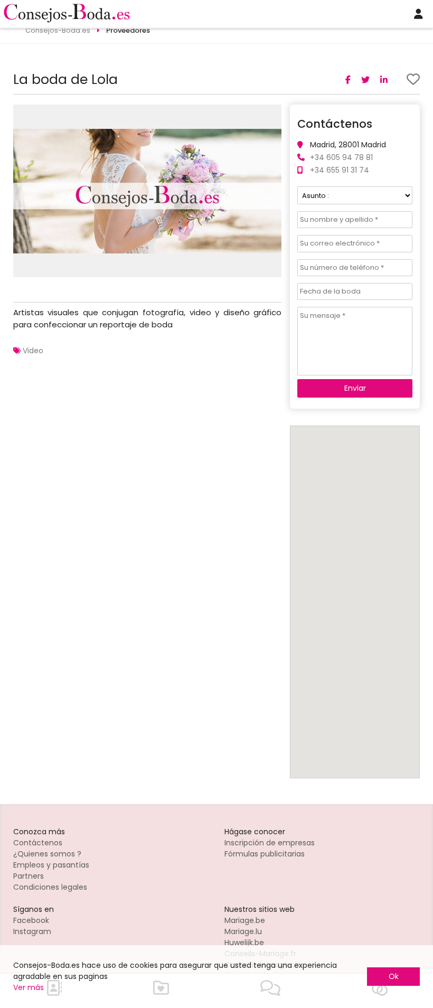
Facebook (31, 920)
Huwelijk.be (244, 942)
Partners (28, 876)
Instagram (32, 931)
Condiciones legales (50, 887)
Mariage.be (244, 920)
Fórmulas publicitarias (264, 854)
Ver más (28, 987)
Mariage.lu (243, 931)
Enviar (355, 388)
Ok (394, 976)
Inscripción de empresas (269, 842)
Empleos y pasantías (51, 865)
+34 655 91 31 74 (339, 170)
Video (33, 350)
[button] (271, 114)
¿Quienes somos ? (47, 854)
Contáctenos (37, 842)
